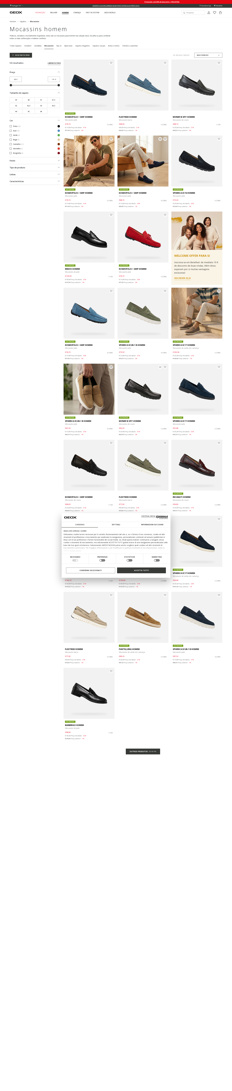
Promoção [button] (40, 12)
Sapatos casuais (99, 46)
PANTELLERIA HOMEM (129, 649)
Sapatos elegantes (82, 46)
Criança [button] (77, 12)
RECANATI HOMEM (182, 497)
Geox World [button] (110, 12)
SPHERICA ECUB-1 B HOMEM (132, 345)
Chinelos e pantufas (130, 46)
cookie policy (75, 550)
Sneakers (27, 46)
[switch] (102, 560)
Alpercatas (68, 46)
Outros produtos (143, 751)
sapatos (23, 21)
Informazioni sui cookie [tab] (152, 524)
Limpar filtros (54, 63)
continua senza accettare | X (154, 516)
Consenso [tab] (79, 524)
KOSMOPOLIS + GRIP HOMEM (79, 117)
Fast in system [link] (92, 12)
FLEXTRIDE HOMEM (128, 117)
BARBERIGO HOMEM (74, 725)
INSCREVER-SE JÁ (182, 278)
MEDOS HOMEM (72, 269)
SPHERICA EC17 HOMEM (184, 345)
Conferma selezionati (91, 570)
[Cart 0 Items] (219, 14)
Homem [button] (65, 12)
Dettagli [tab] (116, 524)
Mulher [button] (53, 12)
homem (13, 21)
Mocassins (49, 46)
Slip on (59, 46)
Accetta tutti (141, 570)
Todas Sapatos (16, 46)
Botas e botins (114, 46)
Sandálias (38, 46)
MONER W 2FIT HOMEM (184, 117)
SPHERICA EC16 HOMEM (184, 193)
